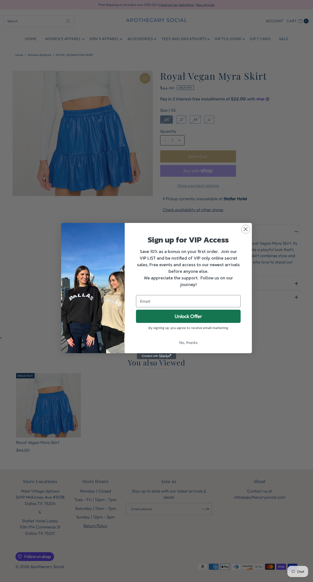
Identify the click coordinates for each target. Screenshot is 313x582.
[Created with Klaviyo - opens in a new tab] (156, 356)
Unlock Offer (188, 316)
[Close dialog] (245, 229)
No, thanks (188, 342)
